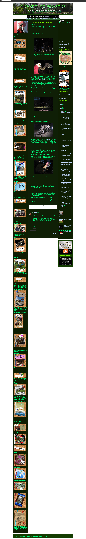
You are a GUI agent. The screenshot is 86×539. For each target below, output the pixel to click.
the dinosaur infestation (68, 219)
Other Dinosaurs (33, 208)
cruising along (63, 149)
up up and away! (63, 147)
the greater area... (64, 150)
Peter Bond (35, 212)
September (63, 206)
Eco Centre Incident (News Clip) (65, 44)
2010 (61, 103)
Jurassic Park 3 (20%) (63, 96)
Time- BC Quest (46, 208)
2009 (61, 104)
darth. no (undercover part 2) (65, 124)
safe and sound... (64, 188)
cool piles (62, 160)
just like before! (63, 178)
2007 (61, 107)
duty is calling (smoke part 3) (66, 203)
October (62, 205)
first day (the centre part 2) (65, 171)
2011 (61, 101)
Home (43, 233)
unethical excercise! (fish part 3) (66, 182)
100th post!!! (61, 217)
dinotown (52, 87)
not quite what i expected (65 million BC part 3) (42, 22)
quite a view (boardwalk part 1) (66, 159)
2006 (61, 108)
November (63, 111)
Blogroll (36, 18)
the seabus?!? (63, 151)
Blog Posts (28, 18)
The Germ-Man (62, 47)
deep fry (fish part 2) (64, 183)
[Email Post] (43, 205)
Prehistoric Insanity (45, 18)
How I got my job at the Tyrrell (65, 43)
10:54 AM (34, 228)
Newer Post (31, 233)
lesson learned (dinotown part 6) (66, 190)
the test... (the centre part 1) (65, 175)
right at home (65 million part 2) (66, 117)
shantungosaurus (42, 79)
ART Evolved (55, 18)
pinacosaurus (49, 139)
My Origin (61, 41)
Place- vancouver (40, 208)
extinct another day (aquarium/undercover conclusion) (65, 122)
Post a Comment (33, 230)
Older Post (55, 233)
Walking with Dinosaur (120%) (65, 98)
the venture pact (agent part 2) (66, 155)
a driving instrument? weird (65, 187)
